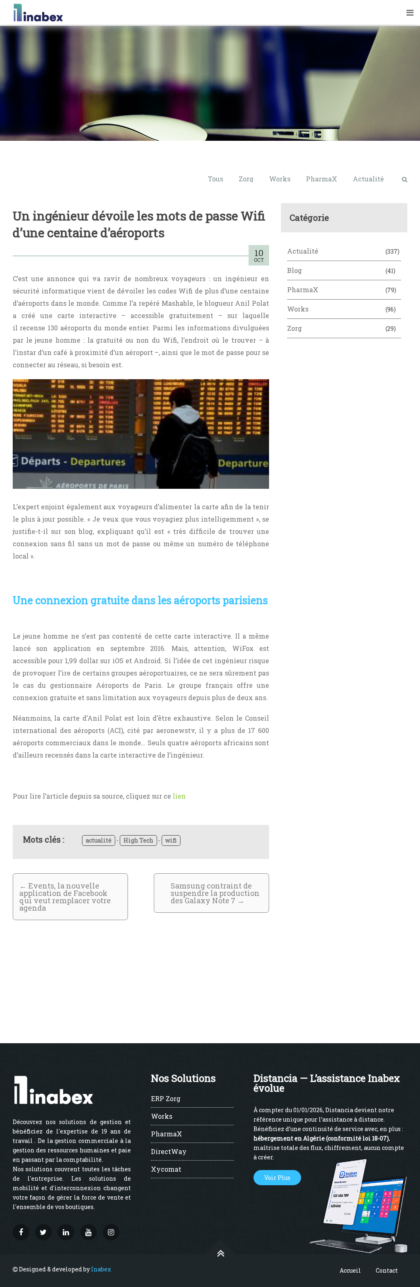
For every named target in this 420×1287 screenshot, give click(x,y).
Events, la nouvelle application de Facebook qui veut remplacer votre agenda (65, 897)
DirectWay (169, 1152)
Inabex (101, 1269)
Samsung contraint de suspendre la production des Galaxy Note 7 (215, 893)
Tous (215, 178)
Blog (294, 270)
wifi (171, 840)
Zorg (246, 178)
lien (179, 796)
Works (279, 178)
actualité (99, 840)
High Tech (138, 840)
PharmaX (321, 178)
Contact (387, 1270)
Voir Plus (277, 1178)
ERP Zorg (165, 1099)
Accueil (350, 1270)
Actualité (368, 178)
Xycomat (166, 1169)
